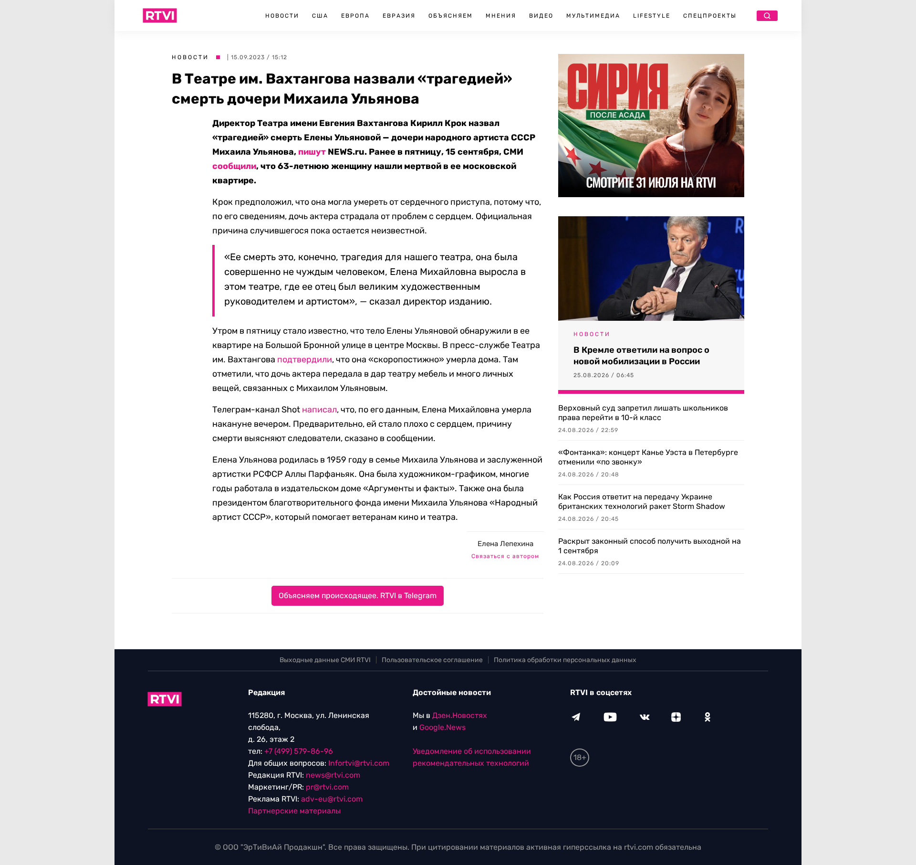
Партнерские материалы (294, 810)
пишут (312, 152)
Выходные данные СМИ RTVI (325, 660)
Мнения (501, 15)
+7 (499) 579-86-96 (298, 751)
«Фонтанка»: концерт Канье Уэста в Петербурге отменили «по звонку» (648, 457)
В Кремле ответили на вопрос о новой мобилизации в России (641, 356)
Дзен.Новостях (459, 715)
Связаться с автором (505, 556)
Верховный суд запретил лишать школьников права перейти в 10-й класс (643, 412)
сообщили (234, 166)
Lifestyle (651, 15)
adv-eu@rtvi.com (332, 798)
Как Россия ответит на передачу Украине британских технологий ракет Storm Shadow (641, 501)
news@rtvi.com (333, 775)
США (320, 15)
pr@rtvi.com (327, 786)
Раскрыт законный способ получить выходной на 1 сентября (649, 546)
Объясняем (450, 15)
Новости (282, 15)
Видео (541, 15)
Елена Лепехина (505, 543)
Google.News (442, 727)
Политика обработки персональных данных (565, 660)
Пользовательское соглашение (432, 660)
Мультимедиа (593, 15)
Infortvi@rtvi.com (358, 763)
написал (319, 409)
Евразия (399, 15)
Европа (355, 15)
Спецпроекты (710, 15)
